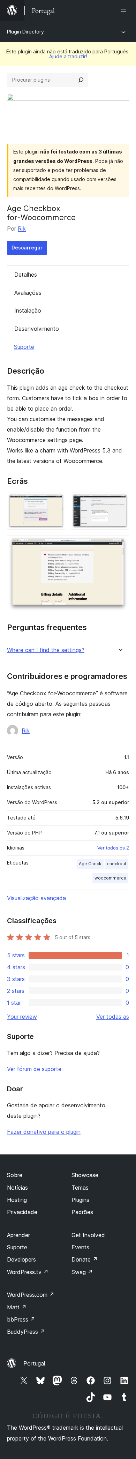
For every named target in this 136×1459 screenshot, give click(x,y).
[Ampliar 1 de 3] (55, 502)
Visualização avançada (36, 898)
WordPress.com (30, 1294)
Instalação (27, 310)
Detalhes (25, 274)
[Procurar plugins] (81, 80)
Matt (17, 1307)
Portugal (34, 1363)
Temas (80, 1187)
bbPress (21, 1319)
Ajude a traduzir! (68, 56)
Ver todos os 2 (113, 848)
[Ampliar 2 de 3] (119, 502)
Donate (84, 1259)
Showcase (84, 1175)
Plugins (80, 1199)
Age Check (90, 863)
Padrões (82, 1212)
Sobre (14, 1175)
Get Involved (88, 1235)
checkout (116, 863)
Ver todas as (112, 1016)
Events (80, 1247)
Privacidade (22, 1212)
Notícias (17, 1187)
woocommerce (110, 878)
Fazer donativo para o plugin (44, 1131)
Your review (22, 1016)
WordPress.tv (27, 1272)
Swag (82, 1272)
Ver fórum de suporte (34, 1068)
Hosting (17, 1199)
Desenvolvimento (36, 328)
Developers (21, 1259)
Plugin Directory (25, 32)
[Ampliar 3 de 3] (119, 544)
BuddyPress (26, 1331)
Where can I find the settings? (45, 650)
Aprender (18, 1235)
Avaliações (27, 292)
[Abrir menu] (125, 10)
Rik (22, 228)
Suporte (24, 346)
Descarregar (27, 247)
